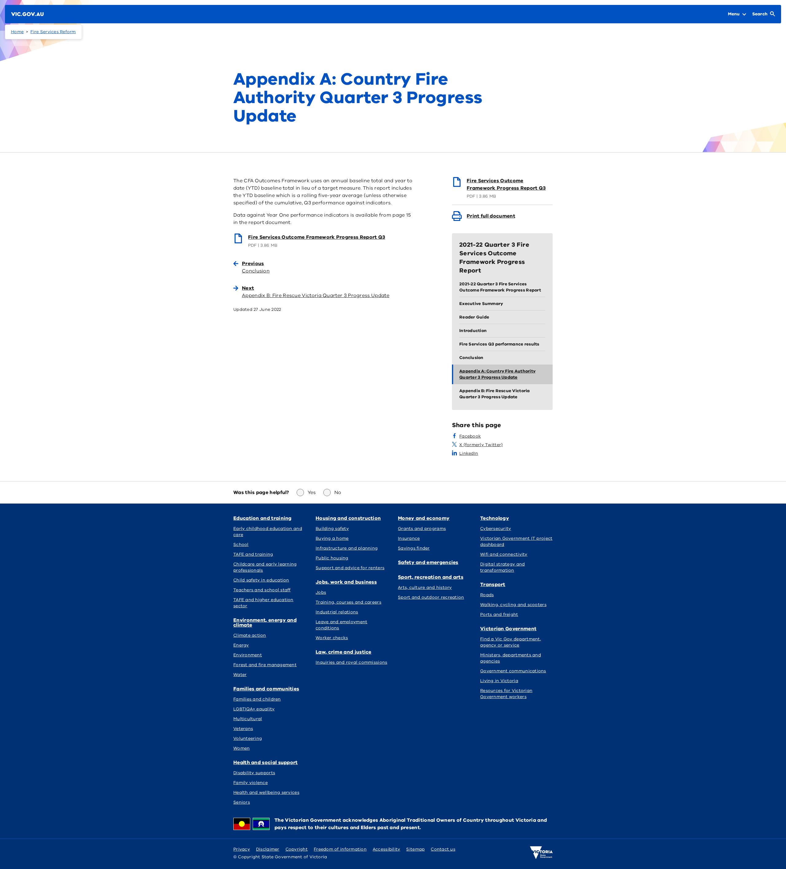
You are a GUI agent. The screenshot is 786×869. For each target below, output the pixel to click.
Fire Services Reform (53, 32)
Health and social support (265, 762)
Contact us (443, 849)
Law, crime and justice (344, 652)
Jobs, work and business (346, 582)
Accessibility (386, 849)
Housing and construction (348, 518)
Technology (494, 518)
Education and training (262, 518)
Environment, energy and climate (265, 623)
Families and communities (266, 688)
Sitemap (415, 849)
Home (17, 32)
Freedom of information (340, 849)
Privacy (241, 849)
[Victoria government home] (541, 852)
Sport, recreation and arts (430, 577)
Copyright (297, 849)
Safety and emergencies (428, 562)
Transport (492, 584)
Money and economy (423, 518)
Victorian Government (508, 628)
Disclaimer (267, 849)
